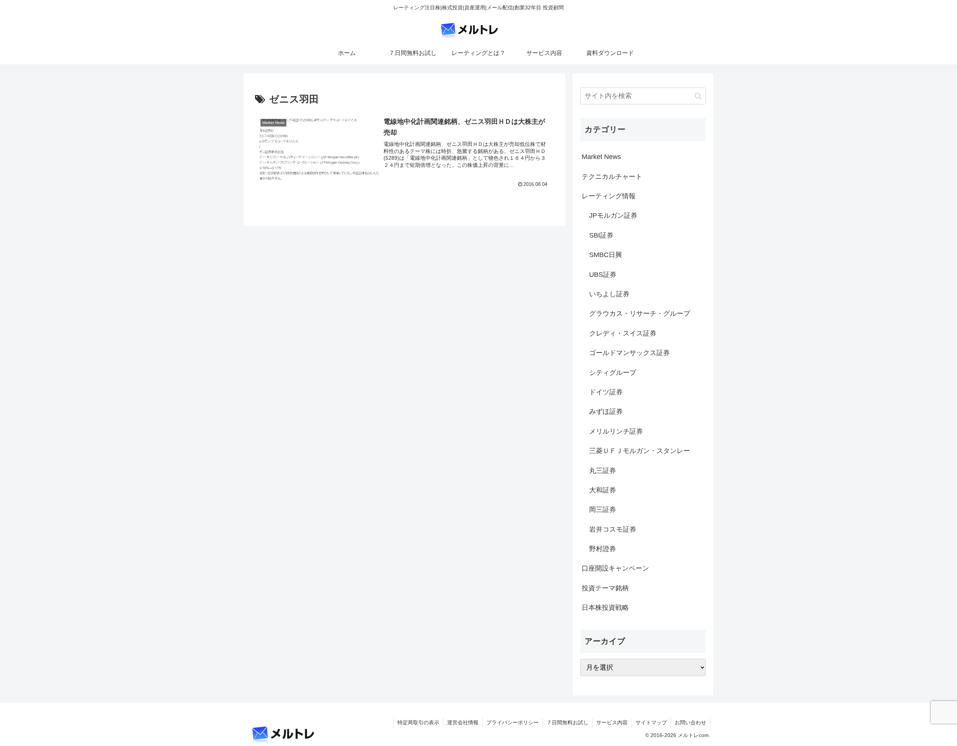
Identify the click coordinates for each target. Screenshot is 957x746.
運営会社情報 (462, 722)
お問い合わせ (690, 722)
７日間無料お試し (567, 722)
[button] (698, 96)
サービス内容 (612, 722)
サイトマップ (651, 722)
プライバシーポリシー (512, 722)
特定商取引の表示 (418, 722)
